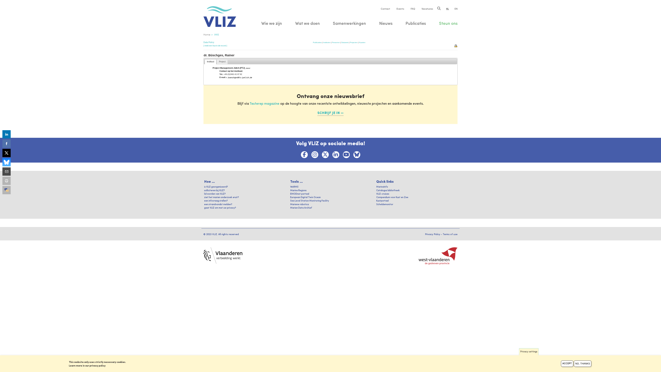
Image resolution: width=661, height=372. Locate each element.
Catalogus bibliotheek (388, 190)
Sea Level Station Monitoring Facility (309, 201)
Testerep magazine (264, 104)
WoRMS (294, 187)
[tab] (210, 61)
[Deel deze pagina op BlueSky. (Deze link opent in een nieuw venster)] (6, 162)
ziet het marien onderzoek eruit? (221, 197)
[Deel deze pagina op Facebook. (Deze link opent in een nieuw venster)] (6, 144)
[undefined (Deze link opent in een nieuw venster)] (6, 190)
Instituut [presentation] (210, 61)
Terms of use (450, 234)
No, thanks (582, 363)
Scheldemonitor (384, 204)
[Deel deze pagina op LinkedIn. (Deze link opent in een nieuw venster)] (6, 134)
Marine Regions (298, 190)
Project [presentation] (222, 61)
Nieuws (385, 24)
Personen (336, 42)
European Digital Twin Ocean (305, 197)
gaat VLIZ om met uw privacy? (220, 208)
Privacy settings (528, 352)
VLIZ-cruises (382, 194)
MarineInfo (382, 187)
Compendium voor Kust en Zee (392, 197)
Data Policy (208, 42)
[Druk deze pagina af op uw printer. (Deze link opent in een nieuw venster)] (6, 181)
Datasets (344, 42)
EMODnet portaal (299, 194)
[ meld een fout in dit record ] (215, 46)
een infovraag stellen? (216, 201)
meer (248, 68)
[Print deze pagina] (456, 45)
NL (447, 9)
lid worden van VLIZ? (215, 194)
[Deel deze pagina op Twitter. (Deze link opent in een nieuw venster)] (6, 153)
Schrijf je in (328, 113)
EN (456, 9)
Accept (567, 363)
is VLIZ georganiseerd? (216, 187)
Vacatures (427, 9)
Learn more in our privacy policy (87, 366)
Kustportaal (382, 201)
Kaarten (362, 42)
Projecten (354, 42)
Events (400, 9)
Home (206, 35)
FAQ (413, 9)
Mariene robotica (299, 204)
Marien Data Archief (301, 208)
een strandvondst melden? (218, 204)
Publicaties (317, 42)
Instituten (326, 42)
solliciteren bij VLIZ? (214, 190)
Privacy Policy (432, 234)
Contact (385, 9)
